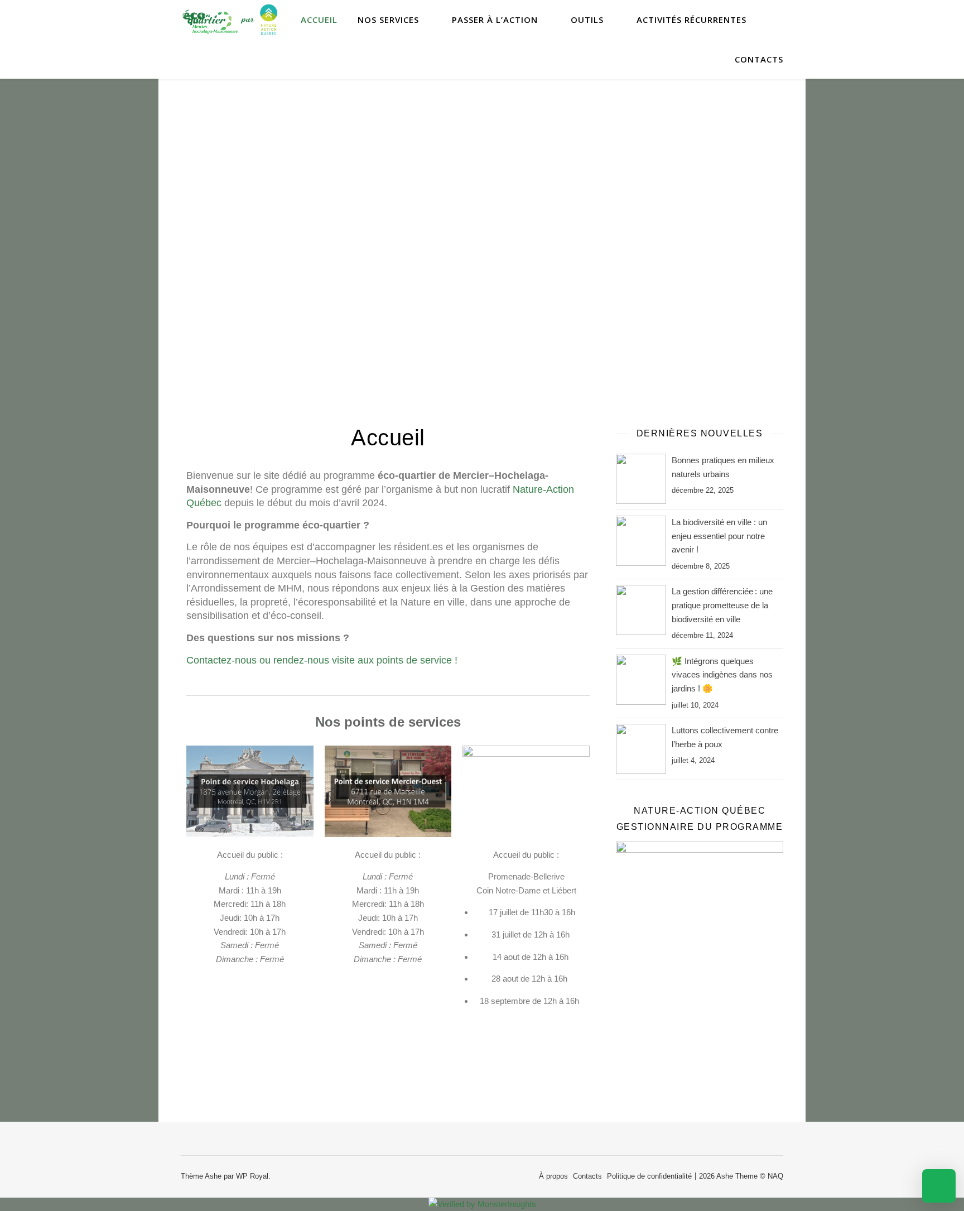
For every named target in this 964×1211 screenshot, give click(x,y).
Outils (587, 19)
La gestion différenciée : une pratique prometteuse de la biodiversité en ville (722, 605)
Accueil (319, 19)
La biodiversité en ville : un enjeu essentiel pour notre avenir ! (719, 535)
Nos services (388, 19)
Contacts (759, 59)
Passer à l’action (495, 19)
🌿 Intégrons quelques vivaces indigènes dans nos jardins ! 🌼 (722, 674)
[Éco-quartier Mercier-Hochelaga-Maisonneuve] (231, 19)
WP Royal (252, 1176)
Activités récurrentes (691, 19)
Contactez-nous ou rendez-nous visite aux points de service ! (321, 660)
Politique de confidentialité (649, 1176)
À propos (553, 1176)
